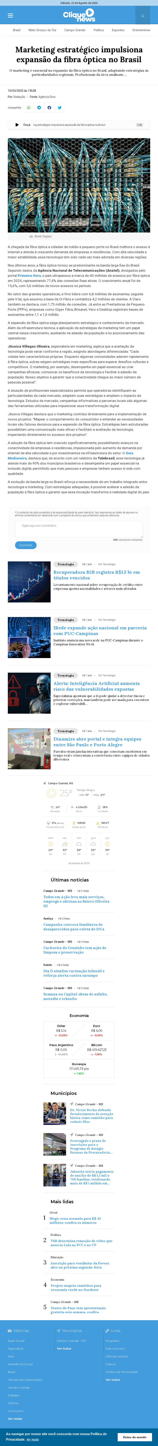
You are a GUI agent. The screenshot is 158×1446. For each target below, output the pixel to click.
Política (99, 30)
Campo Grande (74, 30)
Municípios (64, 1093)
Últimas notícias (70, 880)
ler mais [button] (33, 1439)
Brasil (16, 30)
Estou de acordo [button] (134, 1437)
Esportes (118, 30)
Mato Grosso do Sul (42, 30)
